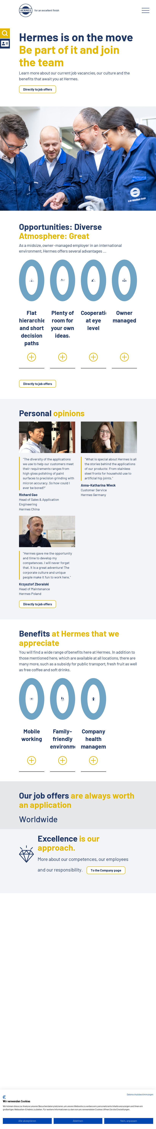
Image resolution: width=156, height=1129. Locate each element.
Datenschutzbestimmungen (140, 1094)
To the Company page (106, 870)
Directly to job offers (37, 89)
